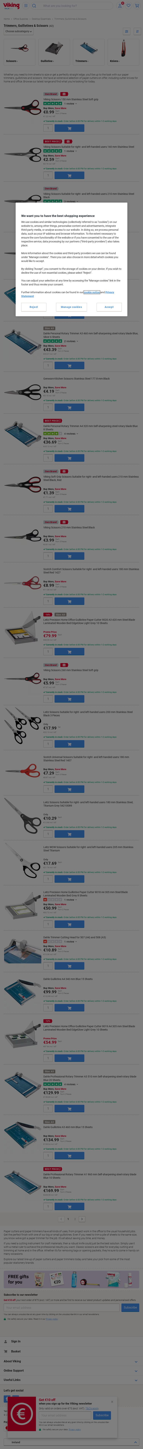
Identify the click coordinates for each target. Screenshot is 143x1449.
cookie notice (92, 292)
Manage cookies (71, 307)
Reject (34, 307)
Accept (109, 307)
